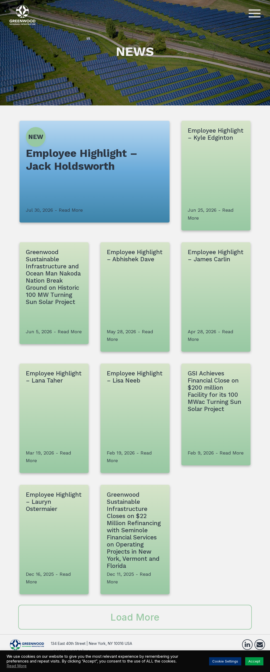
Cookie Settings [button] (225, 661)
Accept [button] (254, 661)
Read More (17, 666)
